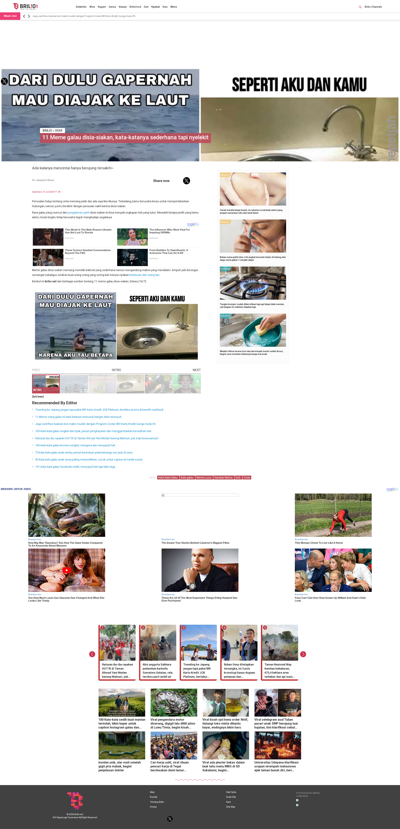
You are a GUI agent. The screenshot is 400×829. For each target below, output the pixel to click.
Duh (146, 6)
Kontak (153, 797)
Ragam (102, 6)
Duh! (58, 130)
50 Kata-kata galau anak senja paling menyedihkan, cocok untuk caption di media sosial (88, 459)
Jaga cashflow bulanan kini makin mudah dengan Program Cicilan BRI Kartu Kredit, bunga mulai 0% (95, 424)
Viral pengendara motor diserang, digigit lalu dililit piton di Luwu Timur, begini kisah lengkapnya (172, 724)
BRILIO (47, 130)
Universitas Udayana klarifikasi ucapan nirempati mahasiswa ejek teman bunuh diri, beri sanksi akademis (276, 767)
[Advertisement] (200, 44)
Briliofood (135, 6)
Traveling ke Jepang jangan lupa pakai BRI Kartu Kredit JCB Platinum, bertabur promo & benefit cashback (99, 409)
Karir (228, 802)
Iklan (152, 792)
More (173, 6)
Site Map (230, 806)
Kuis (165, 6)
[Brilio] (25, 6)
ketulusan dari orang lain (144, 275)
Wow (92, 6)
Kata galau (187, 477)
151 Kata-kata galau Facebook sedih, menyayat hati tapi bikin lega (75, 466)
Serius (112, 6)
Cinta (247, 477)
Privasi (153, 806)
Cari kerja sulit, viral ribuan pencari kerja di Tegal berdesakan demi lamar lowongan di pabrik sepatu (169, 767)
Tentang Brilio (157, 802)
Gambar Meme (223, 477)
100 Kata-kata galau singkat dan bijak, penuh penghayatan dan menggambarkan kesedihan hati (93, 431)
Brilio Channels (374, 6)
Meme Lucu (204, 477)
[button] (24, 16)
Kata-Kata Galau (168, 477)
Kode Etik (231, 797)
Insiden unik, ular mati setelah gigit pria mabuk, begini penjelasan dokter (119, 766)
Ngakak (155, 6)
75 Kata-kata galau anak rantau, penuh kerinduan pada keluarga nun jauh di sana (83, 452)
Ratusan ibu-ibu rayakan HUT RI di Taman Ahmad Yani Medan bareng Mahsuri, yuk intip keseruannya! (85, 16)
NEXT (197, 370)
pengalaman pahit (79, 212)
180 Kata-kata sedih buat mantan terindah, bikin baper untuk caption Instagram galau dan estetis (121, 724)
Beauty (123, 6)
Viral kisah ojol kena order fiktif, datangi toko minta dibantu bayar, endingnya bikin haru (225, 723)
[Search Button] (360, 7)
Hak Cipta (231, 792)
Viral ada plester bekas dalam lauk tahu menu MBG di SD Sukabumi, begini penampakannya (223, 767)
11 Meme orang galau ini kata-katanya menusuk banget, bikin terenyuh (78, 416)
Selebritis (81, 6)
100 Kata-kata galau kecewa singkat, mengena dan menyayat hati (75, 445)
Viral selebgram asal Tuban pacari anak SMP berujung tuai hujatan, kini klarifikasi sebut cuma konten (276, 724)
